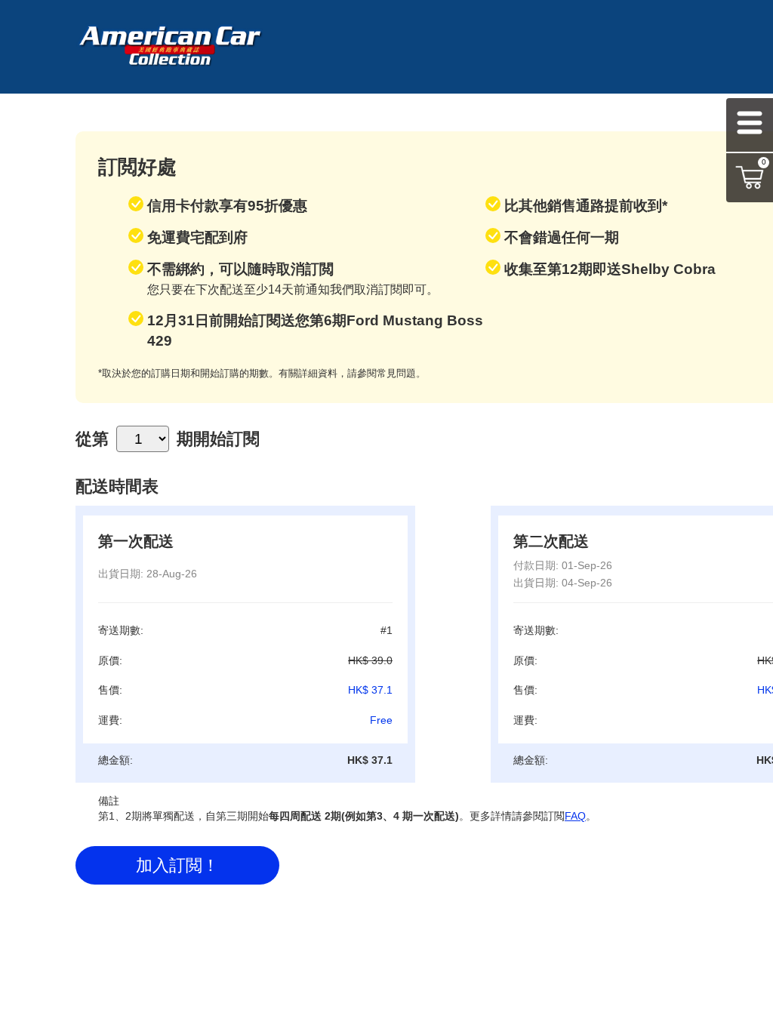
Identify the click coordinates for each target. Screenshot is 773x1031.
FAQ (575, 816)
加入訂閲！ (177, 865)
